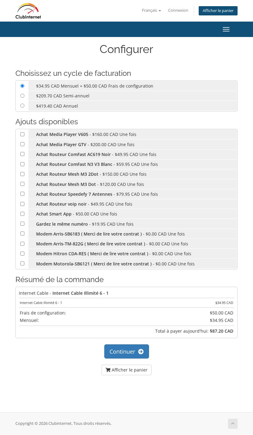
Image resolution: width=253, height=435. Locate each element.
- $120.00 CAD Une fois (90, 184)
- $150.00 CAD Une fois (91, 174)
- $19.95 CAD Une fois (85, 224)
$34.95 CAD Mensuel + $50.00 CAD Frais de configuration (94, 86)
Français (150, 10)
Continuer (124, 351)
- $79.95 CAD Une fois (97, 194)
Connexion (178, 10)
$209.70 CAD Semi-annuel (62, 96)
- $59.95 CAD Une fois (97, 164)
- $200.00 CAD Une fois (85, 144)
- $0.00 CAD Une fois (110, 234)
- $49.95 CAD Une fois (96, 154)
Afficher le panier (218, 10)
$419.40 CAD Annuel (57, 106)
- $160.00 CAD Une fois (86, 134)
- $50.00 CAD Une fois (76, 214)
